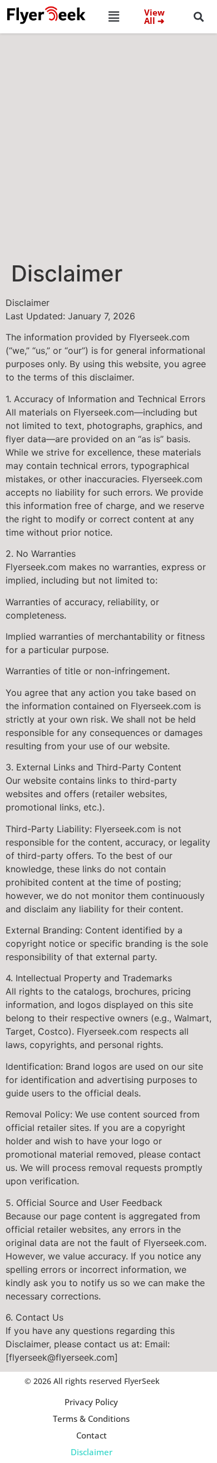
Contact (91, 1435)
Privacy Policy (91, 1401)
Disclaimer (91, 1451)
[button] (114, 16)
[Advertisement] (108, 146)
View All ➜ (154, 16)
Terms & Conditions (91, 1418)
